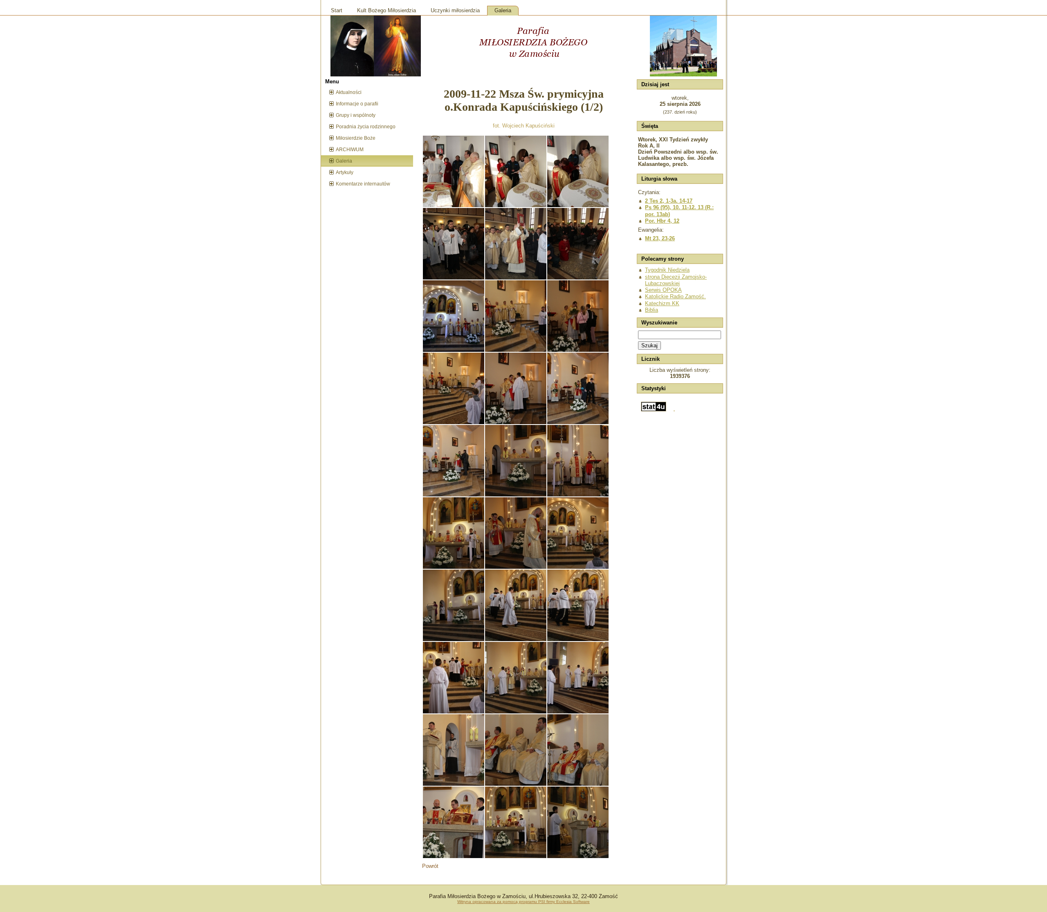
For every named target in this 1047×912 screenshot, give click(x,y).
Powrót (430, 866)
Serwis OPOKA (663, 290)
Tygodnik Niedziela (667, 270)
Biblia (651, 310)
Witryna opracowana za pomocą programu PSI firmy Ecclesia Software (523, 901)
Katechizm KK (662, 303)
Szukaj (649, 345)
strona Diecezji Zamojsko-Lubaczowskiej (676, 280)
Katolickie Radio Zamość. (675, 296)
